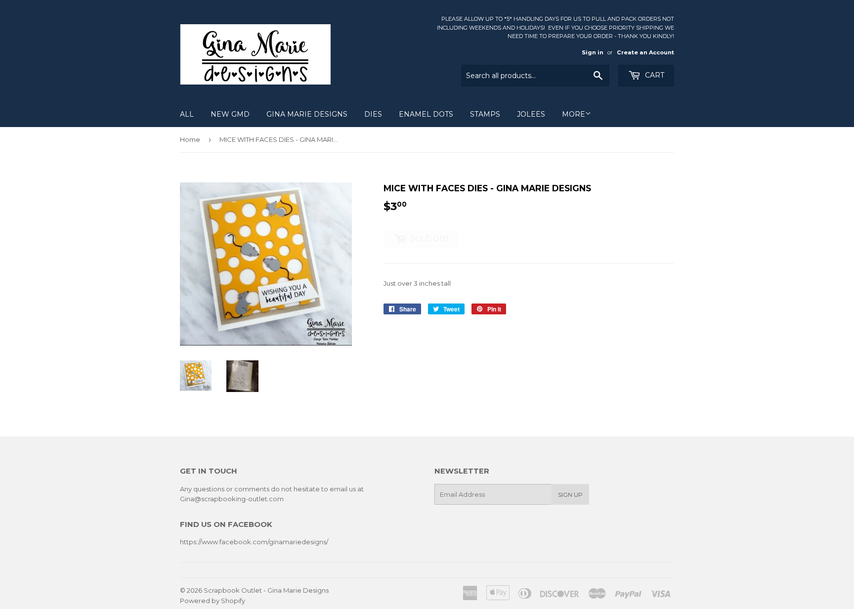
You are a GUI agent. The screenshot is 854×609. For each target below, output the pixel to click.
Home (190, 139)
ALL (187, 114)
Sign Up (570, 494)
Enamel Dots (426, 114)
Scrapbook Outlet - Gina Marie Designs (266, 590)
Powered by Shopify (212, 601)
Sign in (592, 52)
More (573, 114)
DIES (373, 114)
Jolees (531, 114)
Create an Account (645, 52)
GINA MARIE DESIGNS (306, 114)
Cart (653, 75)
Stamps (485, 114)
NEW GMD (230, 114)
